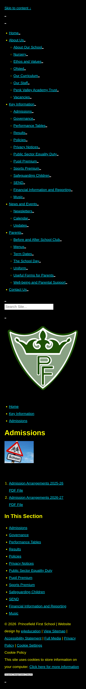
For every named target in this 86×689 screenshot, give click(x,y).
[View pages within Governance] (34, 119)
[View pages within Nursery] (27, 55)
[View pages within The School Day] (40, 262)
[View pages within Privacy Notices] (39, 148)
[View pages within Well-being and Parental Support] (66, 283)
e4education (31, 631)
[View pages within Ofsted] (25, 69)
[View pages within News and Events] (38, 205)
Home (14, 407)
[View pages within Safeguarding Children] (50, 176)
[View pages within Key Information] (35, 105)
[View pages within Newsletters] (33, 212)
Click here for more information (54, 667)
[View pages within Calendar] (29, 219)
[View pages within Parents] (22, 233)
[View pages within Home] (19, 34)
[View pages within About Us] (25, 41)
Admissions (18, 421)
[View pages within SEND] (24, 183)
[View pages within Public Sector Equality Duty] (58, 155)
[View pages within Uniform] (27, 269)
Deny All (29, 674)
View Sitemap (54, 631)
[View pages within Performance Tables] (46, 126)
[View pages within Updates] (28, 226)
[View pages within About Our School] (43, 48)
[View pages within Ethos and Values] (42, 62)
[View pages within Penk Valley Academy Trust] (58, 91)
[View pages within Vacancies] (31, 98)
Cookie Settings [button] (29, 645)
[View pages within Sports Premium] (40, 169)
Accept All (8, 674)
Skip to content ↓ (17, 8)
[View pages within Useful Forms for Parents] (54, 276)
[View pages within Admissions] (33, 112)
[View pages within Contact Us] (28, 290)
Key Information (21, 414)
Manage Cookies (19, 674)
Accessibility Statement (22, 638)
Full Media (52, 638)
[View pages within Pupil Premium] (38, 162)
